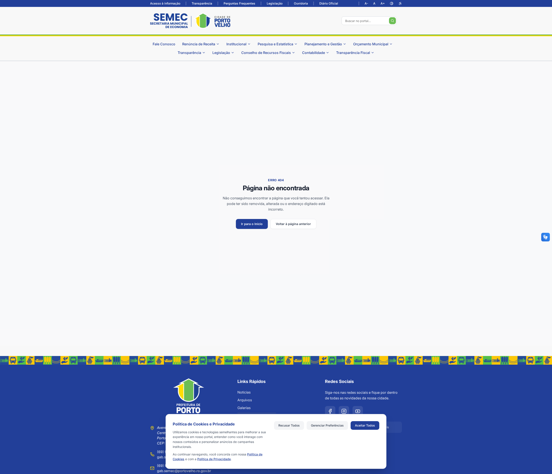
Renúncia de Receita (198, 44)
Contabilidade (313, 52)
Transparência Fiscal (353, 52)
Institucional (236, 44)
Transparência (202, 3)
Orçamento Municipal (370, 44)
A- (366, 3)
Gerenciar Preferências (327, 425)
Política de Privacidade (214, 459)
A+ (383, 3)
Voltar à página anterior (293, 224)
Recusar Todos (289, 425)
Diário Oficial (328, 3)
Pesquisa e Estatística (275, 44)
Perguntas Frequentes (239, 3)
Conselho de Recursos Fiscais (266, 52)
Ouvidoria (301, 3)
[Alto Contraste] (391, 3)
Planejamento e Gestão (323, 44)
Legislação (274, 3)
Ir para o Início (252, 224)
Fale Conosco (164, 44)
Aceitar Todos (365, 425)
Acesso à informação (165, 3)
